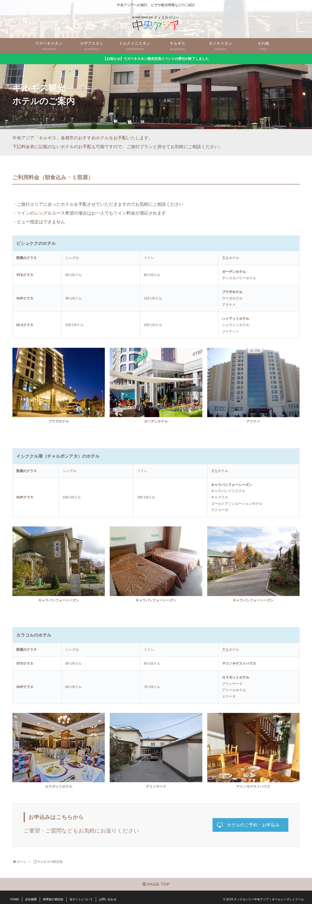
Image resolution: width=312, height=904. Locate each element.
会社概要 (31, 899)
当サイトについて (81, 899)
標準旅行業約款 (53, 899)
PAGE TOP (158, 884)
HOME (14, 899)
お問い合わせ (108, 899)
